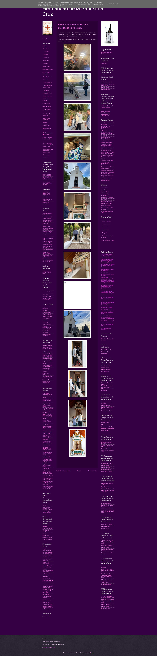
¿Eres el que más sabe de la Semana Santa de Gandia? (47, 432)
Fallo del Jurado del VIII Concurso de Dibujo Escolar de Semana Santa (107, 507)
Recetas (44, 505)
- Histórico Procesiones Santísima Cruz (46, 124)
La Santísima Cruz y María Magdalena (47, 175)
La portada (45, 294)
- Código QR (104, 233)
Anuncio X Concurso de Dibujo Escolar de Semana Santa (107, 542)
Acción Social (104, 187)
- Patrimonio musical (47, 93)
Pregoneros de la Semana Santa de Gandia (47, 465)
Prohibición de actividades (46, 531)
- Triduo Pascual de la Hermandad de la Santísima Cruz (48, 151)
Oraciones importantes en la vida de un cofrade (48, 570)
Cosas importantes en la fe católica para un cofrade (107, 153)
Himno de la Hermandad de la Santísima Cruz (47, 225)
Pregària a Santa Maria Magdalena (47, 549)
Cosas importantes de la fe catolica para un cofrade (48, 582)
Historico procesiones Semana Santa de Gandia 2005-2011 (48, 487)
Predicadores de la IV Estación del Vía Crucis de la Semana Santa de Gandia (48, 477)
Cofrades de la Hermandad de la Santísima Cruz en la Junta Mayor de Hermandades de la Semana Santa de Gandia (47, 451)
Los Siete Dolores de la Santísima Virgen (47, 566)
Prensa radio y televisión (107, 197)
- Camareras (45, 54)
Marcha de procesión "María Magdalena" (47, 217)
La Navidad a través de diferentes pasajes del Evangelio (48, 608)
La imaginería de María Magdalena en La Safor (47, 183)
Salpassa (45, 526)
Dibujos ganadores (105, 89)
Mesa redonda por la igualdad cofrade (47, 377)
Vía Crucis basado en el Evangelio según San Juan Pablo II (107, 157)
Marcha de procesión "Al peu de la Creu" (47, 221)
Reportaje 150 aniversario (46, 203)
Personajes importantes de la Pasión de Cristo (47, 601)
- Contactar (45, 158)
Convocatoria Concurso (106, 463)
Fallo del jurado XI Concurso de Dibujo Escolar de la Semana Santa (106, 575)
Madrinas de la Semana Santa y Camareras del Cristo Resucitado (47, 437)
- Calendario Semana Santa (107, 240)
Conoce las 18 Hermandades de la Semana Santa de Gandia (47, 395)
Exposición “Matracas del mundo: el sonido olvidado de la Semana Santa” (48, 251)
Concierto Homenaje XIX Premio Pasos (47, 366)
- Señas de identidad (47, 82)
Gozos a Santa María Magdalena (48, 229)
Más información (105, 371)
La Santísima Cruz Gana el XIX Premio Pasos (47, 348)
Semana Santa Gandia (106, 203)
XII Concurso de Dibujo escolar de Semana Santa (107, 597)
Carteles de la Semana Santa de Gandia (47, 421)
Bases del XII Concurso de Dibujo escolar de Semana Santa (107, 601)
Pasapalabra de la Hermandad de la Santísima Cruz (105, 127)
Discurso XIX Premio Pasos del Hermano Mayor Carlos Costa (47, 355)
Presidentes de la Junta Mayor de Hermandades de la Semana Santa (47, 443)
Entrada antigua (93, 471)
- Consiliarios (46, 57)
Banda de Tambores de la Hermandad (47, 232)
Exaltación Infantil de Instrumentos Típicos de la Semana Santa (48, 243)
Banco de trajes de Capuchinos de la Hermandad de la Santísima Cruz (105, 113)
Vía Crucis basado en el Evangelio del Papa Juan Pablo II (48, 591)
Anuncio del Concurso (106, 82)
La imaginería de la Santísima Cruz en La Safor (48, 179)
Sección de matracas (48, 235)
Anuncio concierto (47, 314)
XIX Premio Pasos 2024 (107, 207)
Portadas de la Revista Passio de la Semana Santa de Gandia (47, 426)
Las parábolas (46, 594)
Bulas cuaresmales (47, 539)
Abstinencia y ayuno (47, 537)
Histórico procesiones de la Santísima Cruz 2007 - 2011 (48, 483)
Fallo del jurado (105, 87)
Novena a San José (47, 604)
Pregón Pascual (46, 578)
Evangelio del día (47, 38)
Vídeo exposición (47, 324)
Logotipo (45, 310)
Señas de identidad (105, 205)
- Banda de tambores (47, 96)
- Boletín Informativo (106, 221)
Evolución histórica (47, 345)
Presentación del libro (48, 292)
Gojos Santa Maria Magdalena (47, 559)
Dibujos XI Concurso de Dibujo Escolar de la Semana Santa (107, 581)
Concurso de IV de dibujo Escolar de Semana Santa (107, 427)
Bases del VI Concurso (106, 471)
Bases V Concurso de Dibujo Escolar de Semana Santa (107, 450)
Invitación (45, 290)
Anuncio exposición (47, 316)
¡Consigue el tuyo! (47, 296)
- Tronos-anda (46, 60)
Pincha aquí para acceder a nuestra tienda (47, 272)
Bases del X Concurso (106, 545)
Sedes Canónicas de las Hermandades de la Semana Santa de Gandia (47, 416)
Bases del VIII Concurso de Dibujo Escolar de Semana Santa (107, 511)
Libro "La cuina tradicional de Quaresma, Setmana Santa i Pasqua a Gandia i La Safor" (47, 510)
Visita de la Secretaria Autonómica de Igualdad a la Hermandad (48, 381)
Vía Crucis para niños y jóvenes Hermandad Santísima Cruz (48, 586)
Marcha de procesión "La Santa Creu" (47, 214)
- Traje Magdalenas (47, 76)
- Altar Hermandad (47, 106)
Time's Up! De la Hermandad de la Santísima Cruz (105, 163)
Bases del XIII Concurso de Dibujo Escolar (107, 84)
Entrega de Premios (106, 365)
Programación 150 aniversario (47, 307)
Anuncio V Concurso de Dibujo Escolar (107, 446)
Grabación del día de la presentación (47, 299)
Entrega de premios (106, 469)
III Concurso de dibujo (106, 410)
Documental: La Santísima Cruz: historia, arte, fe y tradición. (47, 193)
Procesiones (104, 199)
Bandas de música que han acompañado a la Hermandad (48, 260)
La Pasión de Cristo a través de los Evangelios (48, 575)
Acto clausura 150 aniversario (47, 335)
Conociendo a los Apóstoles (47, 597)
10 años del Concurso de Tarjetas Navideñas (107, 106)
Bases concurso (105, 430)
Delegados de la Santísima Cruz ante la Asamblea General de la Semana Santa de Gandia (47, 459)
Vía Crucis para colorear (107, 160)
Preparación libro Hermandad (105, 352)
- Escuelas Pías (46, 103)
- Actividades (46, 90)
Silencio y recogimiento (46, 534)
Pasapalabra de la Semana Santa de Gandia (107, 167)
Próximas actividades (106, 201)
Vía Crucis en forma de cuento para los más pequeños (106, 145)
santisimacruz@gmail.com (48, 647)
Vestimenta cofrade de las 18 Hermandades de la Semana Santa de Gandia (48, 410)
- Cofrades (45, 79)
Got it (117, 4)
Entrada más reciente (63, 471)
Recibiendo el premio (47, 351)
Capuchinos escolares (106, 142)
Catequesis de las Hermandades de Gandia (47, 400)
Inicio (79, 471)
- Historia (45, 45)
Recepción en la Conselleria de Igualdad (46, 370)
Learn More (110, 4)
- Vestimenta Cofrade (47, 69)
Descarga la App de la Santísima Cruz (106, 53)
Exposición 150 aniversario (46, 319)
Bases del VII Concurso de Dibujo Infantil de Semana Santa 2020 (107, 490)
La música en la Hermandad (105, 194)
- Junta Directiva (46, 48)
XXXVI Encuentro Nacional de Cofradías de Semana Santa (107, 211)
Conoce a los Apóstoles (107, 170)
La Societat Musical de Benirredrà (47, 256)
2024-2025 (103, 63)
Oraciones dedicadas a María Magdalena (47, 556)
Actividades (104, 135)
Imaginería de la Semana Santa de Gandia (47, 405)
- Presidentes (46, 51)
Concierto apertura (47, 312)
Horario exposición (47, 322)
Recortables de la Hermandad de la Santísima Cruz (105, 139)
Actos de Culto (104, 192)
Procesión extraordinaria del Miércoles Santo (47, 327)
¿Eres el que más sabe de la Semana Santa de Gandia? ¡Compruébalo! (107, 132)
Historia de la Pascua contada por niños (106, 179)
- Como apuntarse (105, 227)
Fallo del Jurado (105, 422)
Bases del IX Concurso (106, 524)
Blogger (92, 652)
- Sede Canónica (46, 66)
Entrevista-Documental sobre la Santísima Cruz (47, 199)
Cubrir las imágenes (47, 528)
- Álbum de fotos (46, 155)
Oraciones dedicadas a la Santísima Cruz (47, 553)
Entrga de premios (105, 608)
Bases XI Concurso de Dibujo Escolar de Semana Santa (107, 571)
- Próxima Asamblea (106, 224)
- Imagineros (45, 63)
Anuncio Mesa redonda (46, 374)
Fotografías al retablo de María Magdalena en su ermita (73, 26)
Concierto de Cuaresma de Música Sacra (48, 238)
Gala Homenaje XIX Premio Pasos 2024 (47, 359)
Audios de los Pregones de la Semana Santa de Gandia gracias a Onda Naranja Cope (47, 471)
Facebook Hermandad (106, 349)
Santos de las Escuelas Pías (46, 563)
